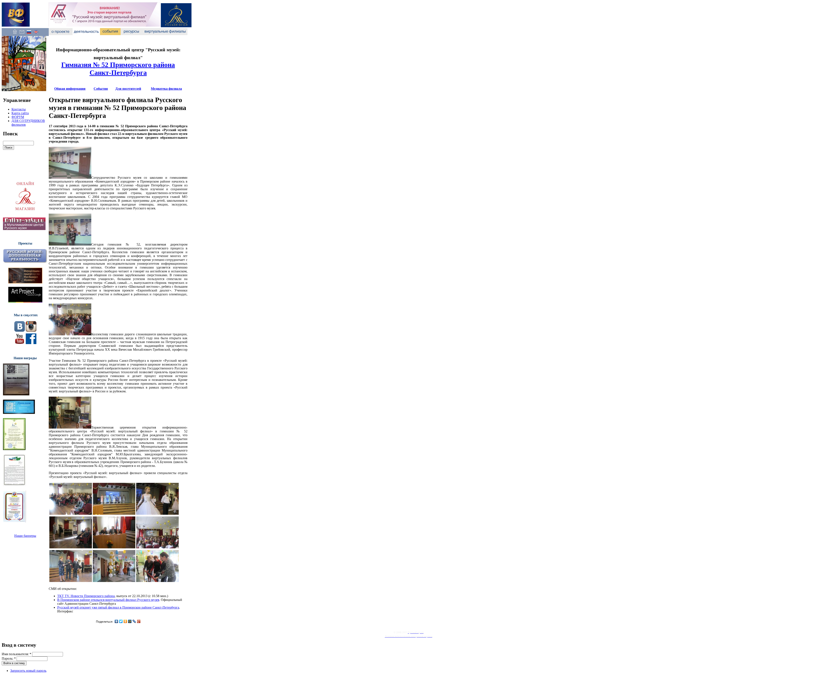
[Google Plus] (139, 621)
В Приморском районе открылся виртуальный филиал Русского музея (108, 600)
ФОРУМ (17, 117)
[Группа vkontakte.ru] (19, 330)
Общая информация (70, 88)
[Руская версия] (28, 34)
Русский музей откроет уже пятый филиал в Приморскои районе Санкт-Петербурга (118, 607)
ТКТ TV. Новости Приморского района (86, 596)
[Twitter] (121, 621)
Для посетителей (128, 88)
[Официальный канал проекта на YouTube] (19, 343)
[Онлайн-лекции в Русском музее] (24, 229)
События (101, 88)
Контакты (18, 109)
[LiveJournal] (134, 621)
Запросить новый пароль (28, 670)
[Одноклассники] (125, 621)
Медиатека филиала (166, 88)
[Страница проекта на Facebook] (31, 343)
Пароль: (9, 658)
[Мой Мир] (130, 621)
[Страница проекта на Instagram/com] (31, 330)
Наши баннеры (25, 536)
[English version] (35, 34)
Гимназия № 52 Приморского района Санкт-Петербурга (118, 68)
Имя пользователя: (16, 654)
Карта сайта (20, 113)
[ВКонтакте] (116, 621)
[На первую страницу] (14, 34)
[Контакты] (21, 34)
